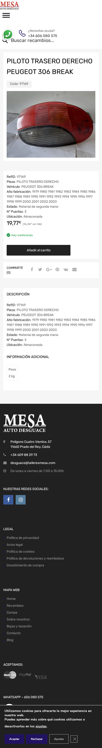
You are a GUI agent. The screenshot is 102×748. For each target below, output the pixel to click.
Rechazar (37, 739)
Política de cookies (21, 552)
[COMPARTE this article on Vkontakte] (65, 270)
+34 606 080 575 (39, 36)
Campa (12, 612)
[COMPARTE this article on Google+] (48, 270)
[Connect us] (8, 500)
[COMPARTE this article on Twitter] (40, 270)
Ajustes (59, 739)
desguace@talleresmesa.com (32, 463)
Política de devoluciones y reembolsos (35, 558)
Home (11, 599)
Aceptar (14, 739)
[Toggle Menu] (6, 17)
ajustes (41, 726)
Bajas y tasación (19, 626)
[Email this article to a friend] (74, 270)
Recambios (15, 606)
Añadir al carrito (39, 250)
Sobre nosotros (18, 619)
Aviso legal (15, 545)
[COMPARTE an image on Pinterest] (57, 270)
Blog (10, 640)
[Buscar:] (44, 41)
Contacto (14, 633)
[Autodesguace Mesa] (23, 5)
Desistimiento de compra (25, 565)
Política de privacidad (23, 538)
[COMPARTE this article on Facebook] (31, 270)
